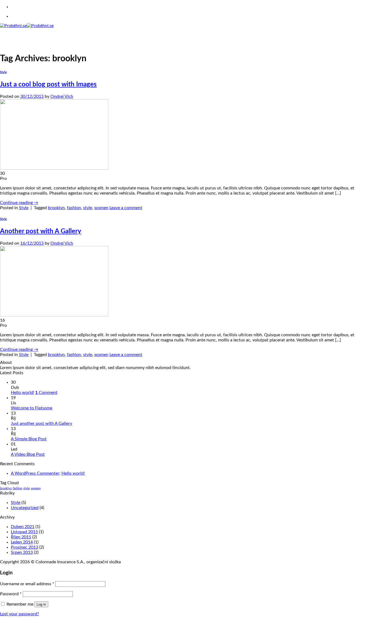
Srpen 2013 (22, 552)
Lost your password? (19, 614)
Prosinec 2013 (24, 547)
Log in (41, 604)
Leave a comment (125, 208)
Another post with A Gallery (40, 231)
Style (3, 72)
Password (11, 594)
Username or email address (27, 584)
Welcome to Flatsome (31, 408)
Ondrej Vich (61, 96)
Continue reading (19, 202)
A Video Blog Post (28, 454)
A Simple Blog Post (29, 439)
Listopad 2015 (24, 532)
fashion (74, 208)
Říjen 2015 (21, 537)
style (87, 208)
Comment (46, 392)
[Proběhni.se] (27, 26)
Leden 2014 (22, 542)
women (101, 208)
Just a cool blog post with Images (48, 84)
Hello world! (22, 392)
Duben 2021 (22, 527)
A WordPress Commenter (35, 473)
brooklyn (56, 208)
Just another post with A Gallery (41, 423)
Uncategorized (24, 508)
